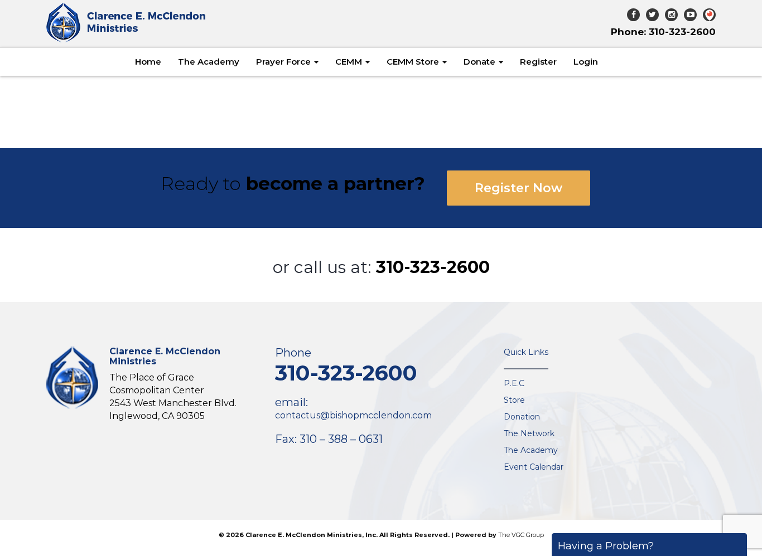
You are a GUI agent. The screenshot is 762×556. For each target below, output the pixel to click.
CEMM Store (414, 61)
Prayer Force (284, 61)
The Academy (208, 61)
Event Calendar (533, 467)
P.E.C (514, 383)
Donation (522, 417)
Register (538, 61)
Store (514, 400)
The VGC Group (521, 535)
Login (585, 61)
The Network (529, 433)
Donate (481, 61)
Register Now (518, 188)
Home (148, 61)
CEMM (349, 61)
